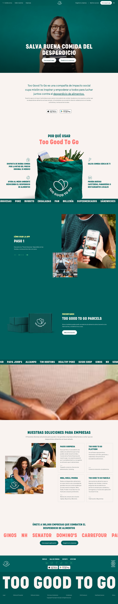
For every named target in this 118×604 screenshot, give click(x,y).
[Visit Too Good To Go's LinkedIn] (47, 563)
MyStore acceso (94, 3)
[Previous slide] (15, 255)
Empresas (28, 3)
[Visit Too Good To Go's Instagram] (51, 563)
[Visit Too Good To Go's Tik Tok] (61, 563)
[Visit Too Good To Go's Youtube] (66, 563)
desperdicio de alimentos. (68, 93)
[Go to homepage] (59, 3)
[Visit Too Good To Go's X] (71, 563)
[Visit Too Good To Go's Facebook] (56, 563)
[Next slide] (27, 255)
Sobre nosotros (19, 3)
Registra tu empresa (81, 3)
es (114, 3)
